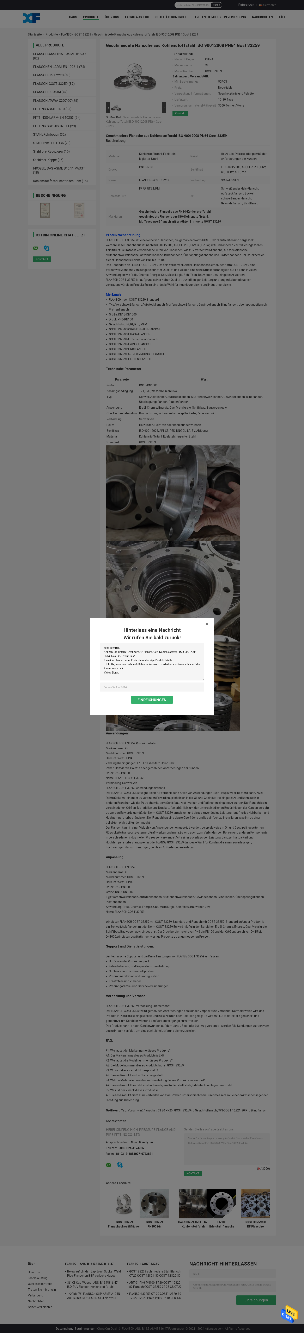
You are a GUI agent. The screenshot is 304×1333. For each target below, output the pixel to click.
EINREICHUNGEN (152, 700)
